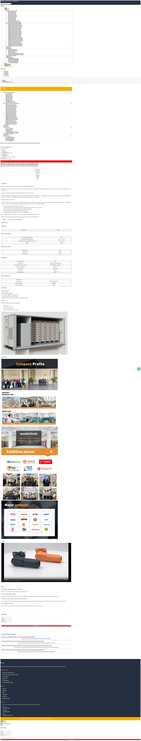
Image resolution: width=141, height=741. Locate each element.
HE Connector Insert (9, 94)
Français (6, 72)
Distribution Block (11, 51)
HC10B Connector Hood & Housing (15, 43)
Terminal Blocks (9, 48)
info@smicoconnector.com (6, 1)
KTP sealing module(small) (13, 59)
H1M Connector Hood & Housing (14, 35)
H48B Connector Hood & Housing (14, 34)
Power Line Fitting (9, 66)
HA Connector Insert (9, 93)
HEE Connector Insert (12, 15)
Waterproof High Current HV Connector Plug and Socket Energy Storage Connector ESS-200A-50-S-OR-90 (36, 642)
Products (4, 690)
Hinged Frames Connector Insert (14, 21)
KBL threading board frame (13, 58)
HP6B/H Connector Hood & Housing (15, 37)
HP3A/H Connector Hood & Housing (15, 25)
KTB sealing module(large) (13, 60)
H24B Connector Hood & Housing (14, 32)
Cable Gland (8, 56)
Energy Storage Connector (11, 55)
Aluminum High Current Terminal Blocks (16, 53)
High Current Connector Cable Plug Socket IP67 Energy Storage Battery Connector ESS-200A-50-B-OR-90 (36, 651)
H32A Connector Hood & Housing (14, 28)
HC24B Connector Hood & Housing (15, 45)
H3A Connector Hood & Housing (14, 23)
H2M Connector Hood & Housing (14, 36)
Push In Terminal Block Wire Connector (15, 54)
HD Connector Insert (12, 13)
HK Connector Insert (12, 18)
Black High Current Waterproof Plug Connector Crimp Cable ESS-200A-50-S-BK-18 (36, 638)
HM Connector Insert (12, 19)
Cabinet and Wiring (9, 57)
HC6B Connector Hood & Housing (15, 42)
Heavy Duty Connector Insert (9, 92)
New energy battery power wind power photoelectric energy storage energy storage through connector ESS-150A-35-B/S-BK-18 (36, 647)
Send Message (36, 625)
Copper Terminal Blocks (13, 52)
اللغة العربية (6, 75)
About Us (4, 688)
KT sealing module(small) (13, 61)
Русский (6, 71)
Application (5, 694)
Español (6, 74)
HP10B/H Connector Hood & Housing (15, 38)
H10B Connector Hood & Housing (14, 30)
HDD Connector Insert (12, 14)
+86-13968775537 (15, 1)
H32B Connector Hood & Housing (14, 33)
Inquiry (2, 161)
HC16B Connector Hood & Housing (15, 44)
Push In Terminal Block (12, 49)
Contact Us (5, 696)
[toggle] (4, 6)
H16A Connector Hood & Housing (14, 27)
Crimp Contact (9, 46)
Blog (3, 692)
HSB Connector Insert (12, 16)
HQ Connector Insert (12, 17)
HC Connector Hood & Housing (14, 41)
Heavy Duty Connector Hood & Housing (14, 22)
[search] (11, 3)
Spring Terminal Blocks (12, 50)
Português (6, 73)
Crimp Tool (8, 47)
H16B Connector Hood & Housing (14, 31)
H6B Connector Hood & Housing (14, 29)
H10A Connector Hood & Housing (14, 26)
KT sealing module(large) (13, 62)
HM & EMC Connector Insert (13, 20)
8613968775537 (3, 721)
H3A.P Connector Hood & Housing (15, 24)
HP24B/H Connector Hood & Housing (15, 40)
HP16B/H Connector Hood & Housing (15, 39)
